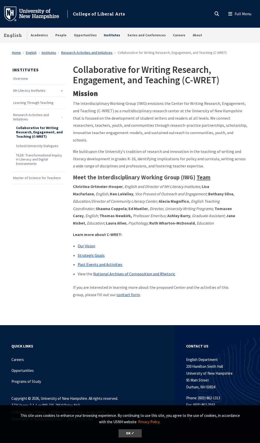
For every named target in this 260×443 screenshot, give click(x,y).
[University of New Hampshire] (35, 13)
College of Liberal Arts (99, 14)
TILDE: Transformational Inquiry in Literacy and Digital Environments (39, 159)
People (61, 35)
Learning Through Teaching (33, 103)
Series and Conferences (146, 35)
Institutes (112, 35)
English (13, 35)
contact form (128, 294)
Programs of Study (26, 381)
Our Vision (86, 245)
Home (16, 52)
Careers (179, 35)
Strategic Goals (91, 255)
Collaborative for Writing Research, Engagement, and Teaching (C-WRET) (39, 132)
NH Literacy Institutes (29, 90)
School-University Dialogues (37, 146)
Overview (20, 78)
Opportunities (85, 35)
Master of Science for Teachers (37, 178)
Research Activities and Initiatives (86, 52)
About (197, 35)
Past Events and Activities (100, 264)
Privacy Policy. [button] (149, 421)
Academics (39, 35)
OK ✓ (130, 433)
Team (203, 177)
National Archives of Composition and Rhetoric (134, 273)
